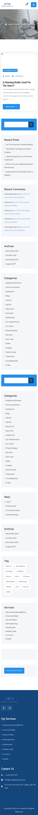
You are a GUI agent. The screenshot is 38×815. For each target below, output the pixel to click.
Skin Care (9, 339)
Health (8, 592)
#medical (20, 571)
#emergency (20, 566)
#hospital (9, 571)
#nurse (8, 576)
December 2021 (12, 251)
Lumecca (9, 635)
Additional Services (13, 283)
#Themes (26, 576)
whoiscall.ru (9, 219)
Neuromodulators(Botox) (16, 612)
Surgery (9, 348)
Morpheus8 (10, 627)
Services (9, 335)
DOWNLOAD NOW (14, 671)
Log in (8, 502)
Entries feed (11, 506)
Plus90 (8, 639)
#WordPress (10, 581)
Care (17, 587)
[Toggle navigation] (33, 4)
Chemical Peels (12, 616)
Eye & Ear (9, 313)
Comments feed (13, 510)
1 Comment (19, 76)
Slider (8, 343)
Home (10, 24)
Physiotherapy (11, 330)
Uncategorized (12, 361)
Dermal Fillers (11, 620)
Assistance (10, 292)
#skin (17, 576)
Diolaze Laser (11, 631)
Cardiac (8, 587)
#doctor (9, 566)
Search (31, 124)
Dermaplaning (12, 624)
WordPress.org (12, 515)
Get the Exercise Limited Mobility (19, 145)
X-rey (8, 365)
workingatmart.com (12, 194)
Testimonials (11, 352)
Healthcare (10, 317)
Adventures (23, 581)
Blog (8, 296)
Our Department (12, 322)
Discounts (10, 309)
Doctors (26, 587)
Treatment (10, 356)
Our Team (10, 326)
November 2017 (12, 260)
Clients (8, 300)
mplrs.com (8, 202)
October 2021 (11, 255)
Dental (8, 305)
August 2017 (11, 264)
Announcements (13, 287)
